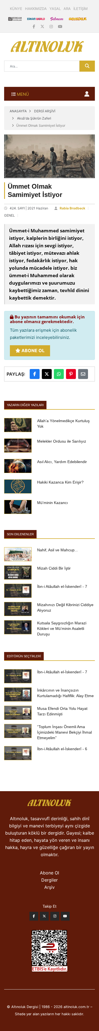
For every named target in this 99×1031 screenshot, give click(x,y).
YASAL (55, 8)
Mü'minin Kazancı (52, 502)
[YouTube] (60, 26)
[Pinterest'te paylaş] (71, 374)
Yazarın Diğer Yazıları (25, 405)
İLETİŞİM (80, 8)
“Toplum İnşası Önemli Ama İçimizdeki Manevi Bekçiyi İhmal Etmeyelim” (64, 732)
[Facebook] (34, 26)
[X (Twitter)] (42, 26)
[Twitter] (44, 917)
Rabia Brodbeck (72, 208)
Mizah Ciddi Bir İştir (54, 568)
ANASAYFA (18, 111)
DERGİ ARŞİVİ (44, 111)
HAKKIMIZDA (36, 8)
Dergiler (49, 880)
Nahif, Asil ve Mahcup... (57, 550)
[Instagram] (52, 26)
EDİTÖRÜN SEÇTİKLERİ (24, 656)
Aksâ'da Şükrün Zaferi (34, 118)
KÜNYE (16, 8)
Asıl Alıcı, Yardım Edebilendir (62, 461)
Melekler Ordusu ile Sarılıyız (61, 441)
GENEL (9, 215)
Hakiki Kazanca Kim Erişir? (60, 482)
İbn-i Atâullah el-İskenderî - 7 (62, 586)
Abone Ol (32, 350)
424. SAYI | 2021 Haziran (29, 208)
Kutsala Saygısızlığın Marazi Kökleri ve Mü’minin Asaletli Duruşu (61, 628)
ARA (67, 8)
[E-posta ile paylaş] (83, 374)
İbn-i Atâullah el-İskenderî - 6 (62, 749)
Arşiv (49, 887)
